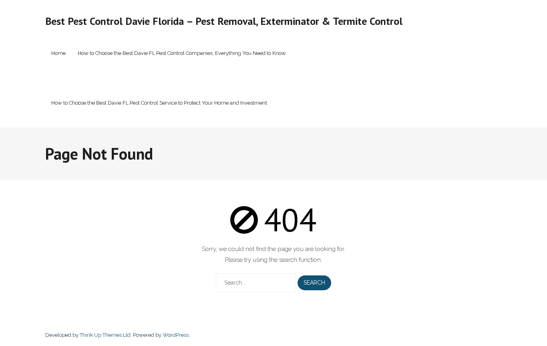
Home (58, 53)
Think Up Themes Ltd (105, 335)
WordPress (176, 335)
